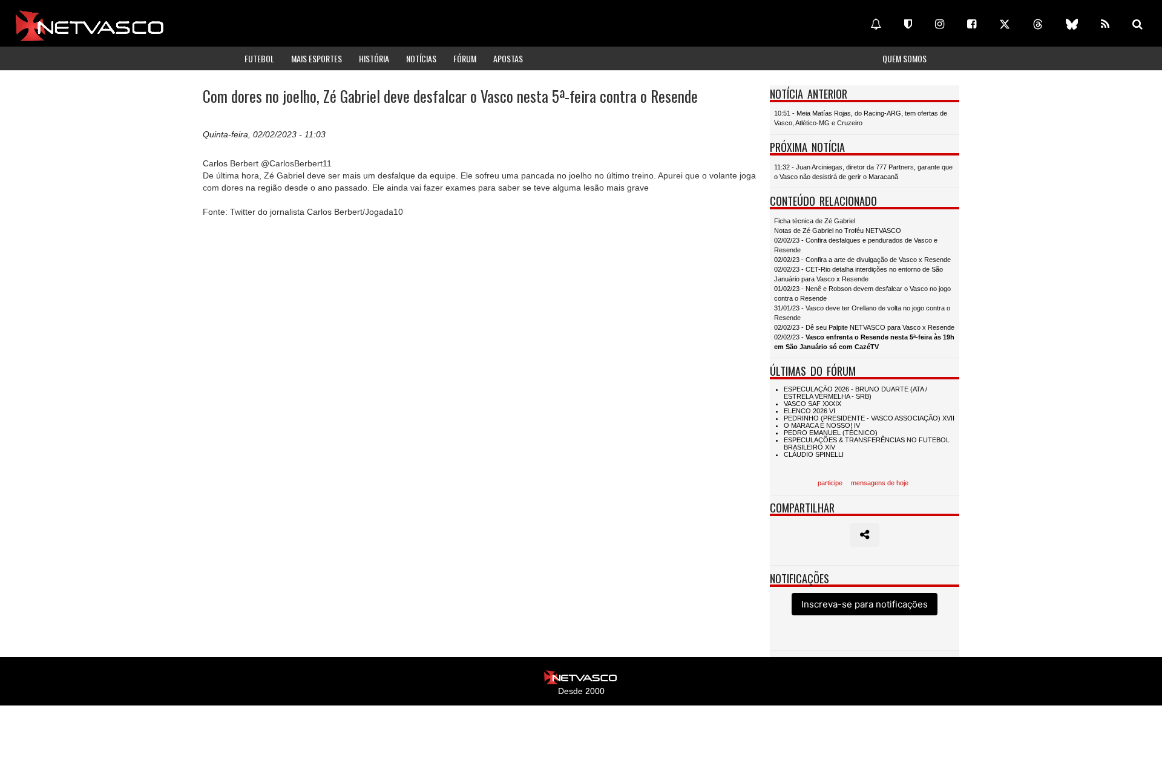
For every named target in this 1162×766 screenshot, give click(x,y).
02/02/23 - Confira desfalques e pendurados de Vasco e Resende (855, 245)
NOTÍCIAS (421, 58)
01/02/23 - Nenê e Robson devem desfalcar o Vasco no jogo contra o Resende (862, 293)
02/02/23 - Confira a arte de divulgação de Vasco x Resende (862, 259)
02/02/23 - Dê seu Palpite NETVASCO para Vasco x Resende (864, 327)
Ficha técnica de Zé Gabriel (814, 220)
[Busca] (1137, 24)
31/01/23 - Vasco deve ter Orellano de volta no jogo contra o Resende (862, 312)
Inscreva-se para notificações (864, 604)
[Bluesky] (1071, 24)
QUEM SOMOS (904, 58)
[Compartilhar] (864, 535)
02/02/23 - (864, 341)
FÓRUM (464, 58)
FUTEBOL (259, 58)
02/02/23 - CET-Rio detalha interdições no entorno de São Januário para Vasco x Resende (858, 274)
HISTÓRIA (374, 58)
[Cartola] (908, 24)
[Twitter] (1004, 24)
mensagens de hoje (879, 482)
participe (830, 482)
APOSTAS (508, 58)
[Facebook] (971, 24)
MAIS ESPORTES (316, 58)
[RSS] (1105, 24)
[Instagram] (939, 24)
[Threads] (1038, 24)
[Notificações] (875, 24)
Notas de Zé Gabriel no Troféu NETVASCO (837, 230)
